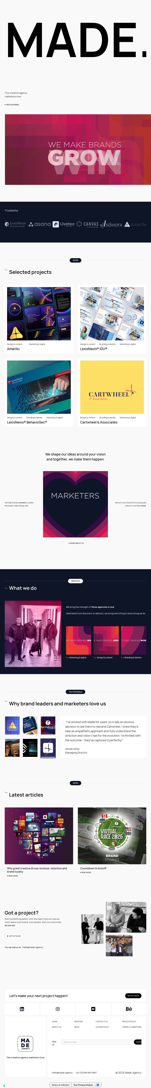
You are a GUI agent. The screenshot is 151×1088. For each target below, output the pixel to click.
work (54, 1021)
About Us (56, 1027)
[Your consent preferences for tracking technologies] (4, 1085)
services (78, 1021)
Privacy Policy (129, 1021)
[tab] (12, 726)
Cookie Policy (102, 1027)
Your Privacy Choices (83, 1085)
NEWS (76, 1027)
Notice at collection (60, 1085)
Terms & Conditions (131, 1027)
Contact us (102, 1021)
